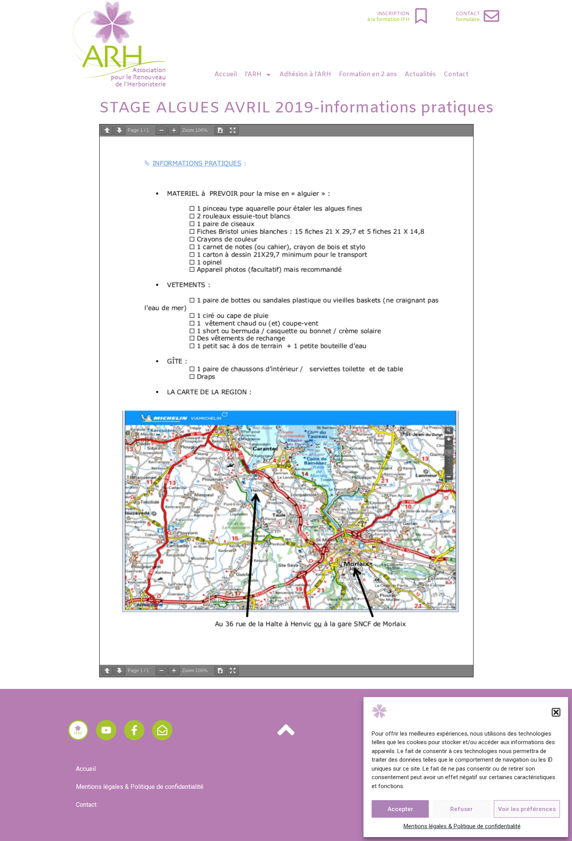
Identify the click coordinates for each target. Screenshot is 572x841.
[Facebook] (134, 730)
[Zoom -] (161, 130)
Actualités (420, 74)
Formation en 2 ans (368, 74)
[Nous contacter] (162, 730)
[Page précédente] (107, 130)
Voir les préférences (527, 809)
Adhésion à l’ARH (305, 74)
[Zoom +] (174, 130)
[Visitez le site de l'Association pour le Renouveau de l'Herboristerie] (78, 730)
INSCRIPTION (393, 14)
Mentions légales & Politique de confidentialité (462, 826)
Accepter (400, 809)
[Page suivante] (119, 130)
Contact (468, 14)
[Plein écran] (233, 130)
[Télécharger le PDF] (220, 130)
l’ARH (253, 74)
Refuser (461, 809)
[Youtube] (106, 730)
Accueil (225, 74)
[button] (556, 712)
